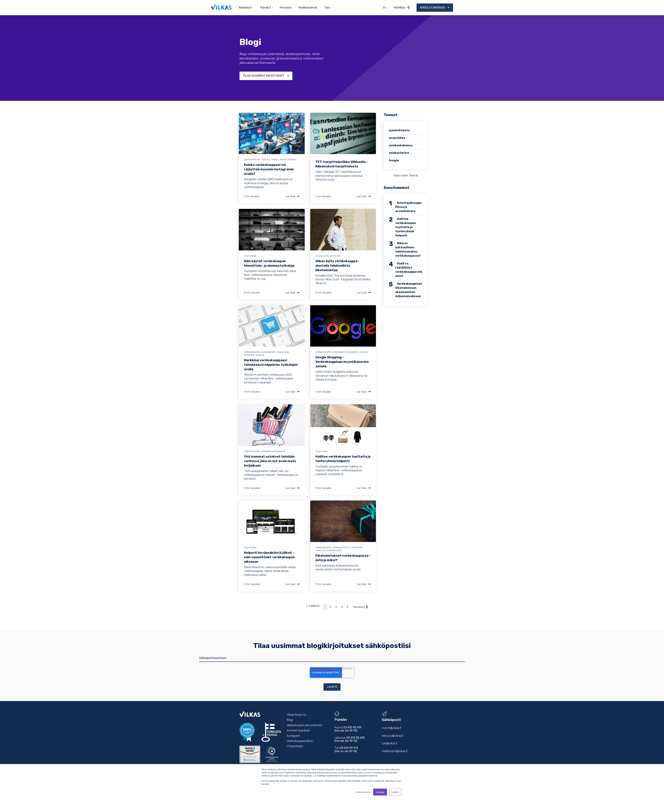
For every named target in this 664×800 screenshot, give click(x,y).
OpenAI (275, 159)
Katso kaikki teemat (406, 175)
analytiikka (397, 138)
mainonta (249, 355)
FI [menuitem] (384, 7)
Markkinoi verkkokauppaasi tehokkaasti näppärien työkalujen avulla (271, 364)
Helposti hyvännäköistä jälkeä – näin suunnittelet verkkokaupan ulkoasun (269, 557)
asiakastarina (399, 152)
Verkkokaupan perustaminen (304, 725)
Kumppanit (293, 735)
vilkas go (335, 256)
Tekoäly (265, 159)
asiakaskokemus (401, 145)
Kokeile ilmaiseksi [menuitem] (432, 7)
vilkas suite (322, 256)
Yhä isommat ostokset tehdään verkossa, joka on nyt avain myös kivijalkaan (270, 461)
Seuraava (359, 607)
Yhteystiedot (295, 746)
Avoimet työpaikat (298, 730)
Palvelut (265, 7)
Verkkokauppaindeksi (300, 741)
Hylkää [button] (395, 791)
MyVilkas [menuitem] (399, 7)
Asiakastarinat (307, 7)
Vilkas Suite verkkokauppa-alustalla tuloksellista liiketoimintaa (337, 265)
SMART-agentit (288, 159)
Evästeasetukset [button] (363, 791)
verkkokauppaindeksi (273, 451)
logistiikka (356, 547)
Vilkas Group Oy (296, 714)
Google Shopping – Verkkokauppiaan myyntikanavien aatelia (342, 361)
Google (260, 355)
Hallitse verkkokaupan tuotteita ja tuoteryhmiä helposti (405, 227)
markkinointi (268, 352)
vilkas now (250, 256)
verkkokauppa (252, 352)
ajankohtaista (252, 159)
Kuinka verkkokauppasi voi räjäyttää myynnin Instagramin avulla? (269, 169)
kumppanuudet (334, 550)
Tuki (327, 7)
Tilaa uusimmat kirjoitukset (263, 75)
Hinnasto (286, 7)
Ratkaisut (245, 7)
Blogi (290, 719)
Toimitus (320, 550)
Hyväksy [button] (380, 791)
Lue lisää (290, 196)
